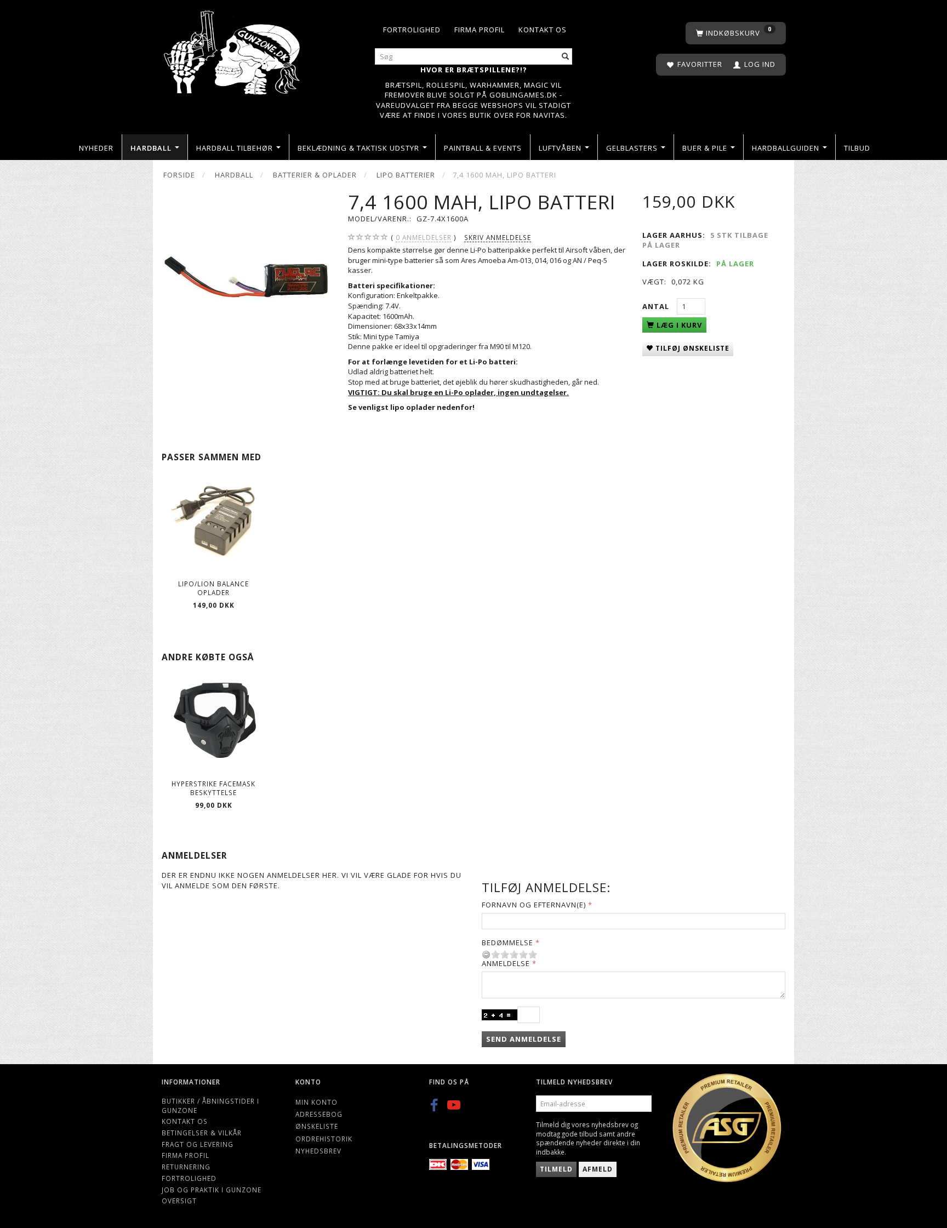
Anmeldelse (506, 963)
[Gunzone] (233, 49)
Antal (656, 306)
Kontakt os (542, 30)
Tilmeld (556, 1169)
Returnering (186, 1166)
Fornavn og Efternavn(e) (534, 905)
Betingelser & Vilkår (202, 1132)
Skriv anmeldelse (497, 237)
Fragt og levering (197, 1144)
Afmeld (598, 1169)
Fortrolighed (412, 30)
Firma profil (479, 30)
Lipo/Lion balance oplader (213, 588)
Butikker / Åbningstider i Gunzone (210, 1105)
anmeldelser (424, 237)
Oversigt (179, 1200)
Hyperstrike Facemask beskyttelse (213, 788)
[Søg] (565, 57)
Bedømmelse (507, 942)
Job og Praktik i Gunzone (211, 1189)
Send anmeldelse (523, 1039)
